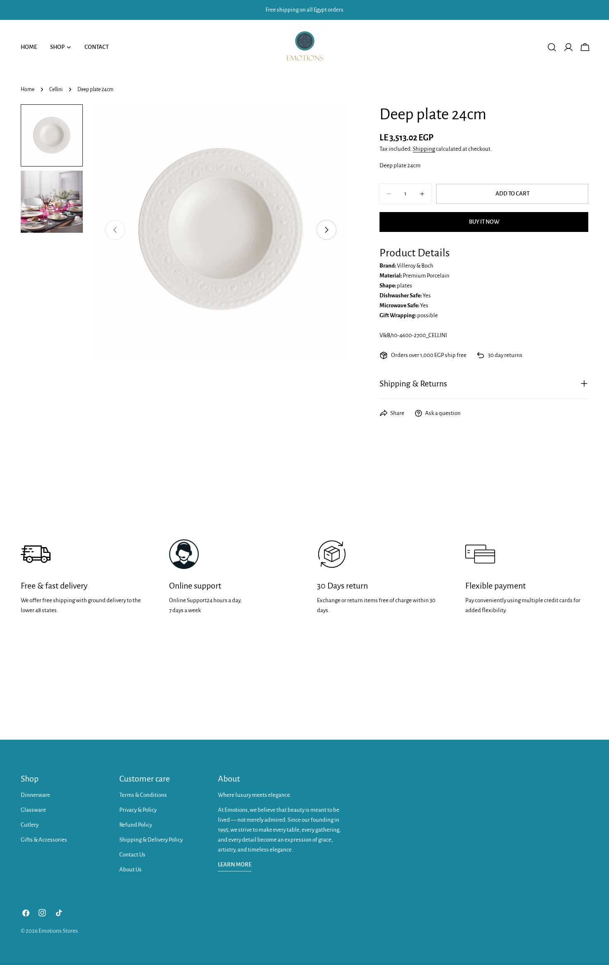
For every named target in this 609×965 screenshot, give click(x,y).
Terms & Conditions (143, 795)
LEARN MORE (234, 864)
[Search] (552, 47)
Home (27, 89)
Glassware (33, 810)
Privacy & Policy (138, 810)
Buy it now (484, 222)
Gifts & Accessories (44, 840)
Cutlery (30, 825)
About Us (130, 869)
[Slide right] (326, 230)
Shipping (424, 149)
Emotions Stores (58, 931)
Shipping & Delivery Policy (151, 840)
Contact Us (132, 855)
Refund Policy (135, 825)
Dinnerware (35, 795)
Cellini (56, 89)
